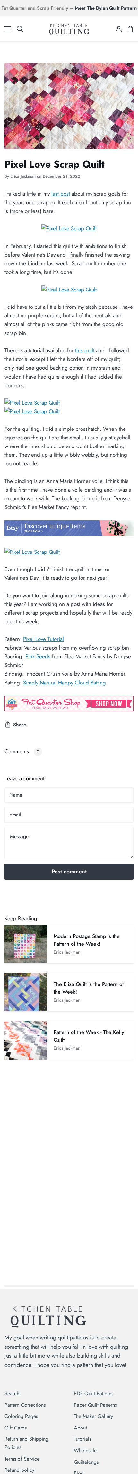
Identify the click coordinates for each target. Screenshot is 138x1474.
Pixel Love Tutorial (43, 639)
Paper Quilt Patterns (95, 1405)
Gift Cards (15, 1427)
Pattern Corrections (25, 1405)
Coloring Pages (21, 1416)
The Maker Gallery (93, 1416)
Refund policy (19, 1470)
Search (11, 1393)
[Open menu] (6, 28)
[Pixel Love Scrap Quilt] (69, 228)
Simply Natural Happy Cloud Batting (64, 682)
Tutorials (82, 1439)
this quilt (84, 350)
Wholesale (85, 1450)
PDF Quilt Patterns (93, 1393)
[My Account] (116, 28)
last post (60, 194)
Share (19, 724)
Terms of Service (21, 1458)
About (80, 1427)
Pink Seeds (37, 656)
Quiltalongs (86, 1462)
